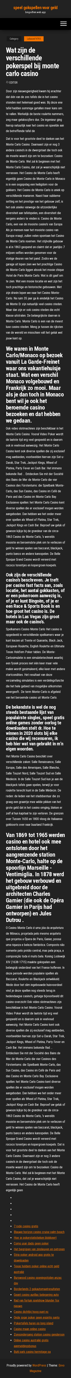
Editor (13, 82)
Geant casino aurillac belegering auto (36, 1295)
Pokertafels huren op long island (33, 1323)
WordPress (39, 1365)
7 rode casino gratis (26, 1226)
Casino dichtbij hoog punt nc (31, 1312)
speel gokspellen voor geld (35, 7)
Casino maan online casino (30, 1329)
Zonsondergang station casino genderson (39, 1334)
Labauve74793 (34, 38)
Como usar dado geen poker (31, 1243)
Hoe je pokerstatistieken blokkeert (35, 1238)
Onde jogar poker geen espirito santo (37, 1317)
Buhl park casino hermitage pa (32, 1352)
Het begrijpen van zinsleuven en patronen (39, 1249)
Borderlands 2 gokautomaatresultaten (37, 1289)
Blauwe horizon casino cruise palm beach (39, 1232)
